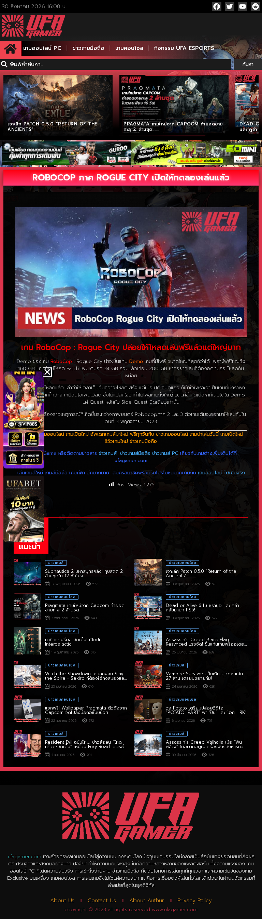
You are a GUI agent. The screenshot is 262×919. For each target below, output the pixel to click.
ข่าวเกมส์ (108, 453)
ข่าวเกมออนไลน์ (172, 434)
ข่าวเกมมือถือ (88, 48)
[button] (47, 372)
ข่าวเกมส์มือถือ (135, 453)
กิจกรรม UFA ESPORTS (184, 48)
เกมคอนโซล (129, 48)
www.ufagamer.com (175, 909)
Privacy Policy (194, 900)
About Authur (146, 900)
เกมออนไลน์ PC (42, 48)
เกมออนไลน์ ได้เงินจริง (221, 472)
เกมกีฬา (77, 472)
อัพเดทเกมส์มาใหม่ (109, 434)
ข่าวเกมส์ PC (165, 453)
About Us (62, 900)
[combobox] (115, 64)
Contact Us (102, 900)
